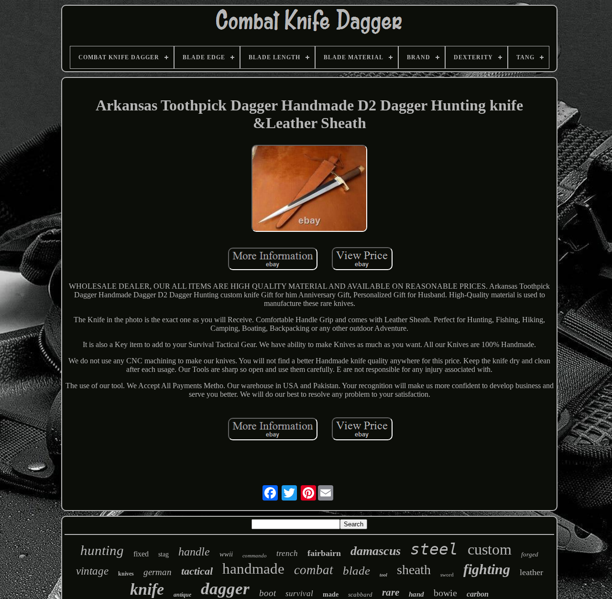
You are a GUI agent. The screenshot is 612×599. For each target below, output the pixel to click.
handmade (253, 568)
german (157, 572)
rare (390, 592)
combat (313, 570)
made (331, 594)
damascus (375, 551)
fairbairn (324, 553)
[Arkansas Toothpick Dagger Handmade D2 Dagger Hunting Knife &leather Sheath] (309, 189)
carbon (478, 594)
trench (287, 553)
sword (447, 574)
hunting (102, 550)
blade (356, 570)
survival (299, 593)
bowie (445, 593)
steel (434, 549)
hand (416, 594)
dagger (225, 588)
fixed (141, 554)
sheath (414, 569)
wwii (226, 554)
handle (194, 551)
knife (147, 589)
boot (267, 593)
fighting (486, 569)
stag (163, 554)
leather (531, 572)
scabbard (360, 594)
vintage (92, 571)
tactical (197, 571)
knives (126, 573)
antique (182, 594)
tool (383, 574)
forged (529, 554)
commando (254, 555)
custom (490, 549)
